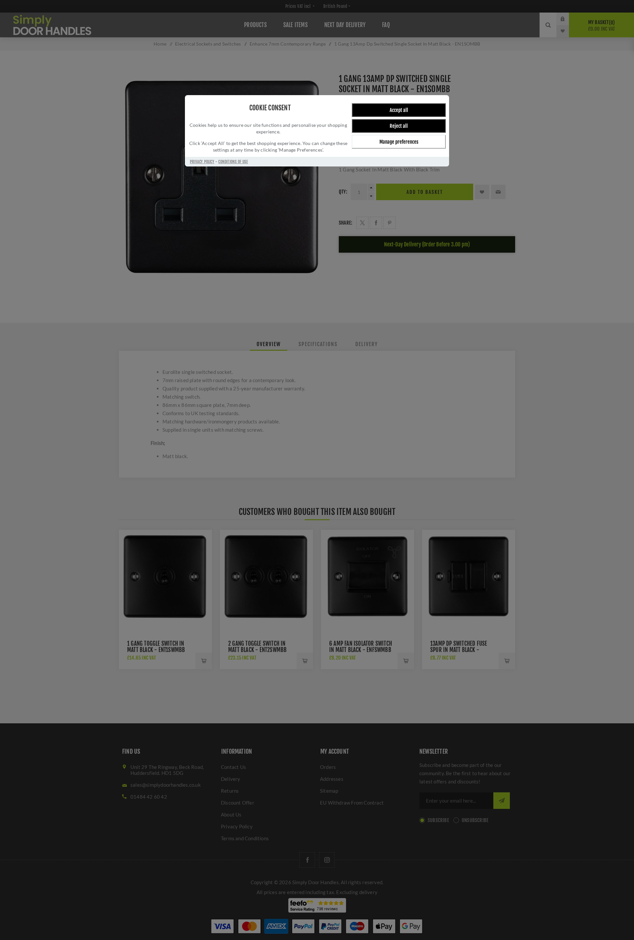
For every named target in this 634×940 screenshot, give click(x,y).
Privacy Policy (202, 161)
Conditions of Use (233, 161)
